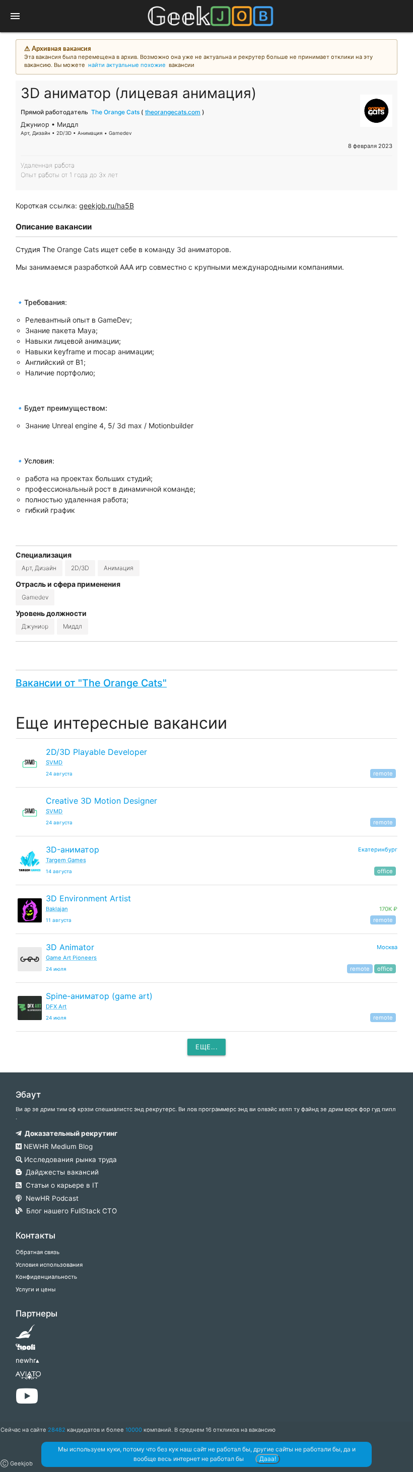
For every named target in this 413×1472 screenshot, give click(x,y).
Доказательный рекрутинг (69, 1133)
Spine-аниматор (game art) (99, 996)
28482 (56, 1429)
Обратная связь (37, 1252)
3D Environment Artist (88, 898)
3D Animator (70, 947)
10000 (133, 1429)
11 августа (59, 920)
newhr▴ (27, 1360)
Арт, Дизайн (39, 568)
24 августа (59, 774)
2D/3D (80, 568)
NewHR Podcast (50, 1198)
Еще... (206, 1047)
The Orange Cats (115, 112)
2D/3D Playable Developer (96, 752)
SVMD (54, 762)
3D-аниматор (72, 849)
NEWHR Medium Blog (57, 1146)
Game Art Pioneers (71, 957)
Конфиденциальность (46, 1276)
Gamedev (35, 597)
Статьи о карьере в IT (60, 1185)
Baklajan (57, 908)
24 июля (56, 969)
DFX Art (56, 1006)
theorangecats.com (172, 112)
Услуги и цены (35, 1289)
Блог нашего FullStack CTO (69, 1211)
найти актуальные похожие (127, 64)
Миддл (72, 626)
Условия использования (49, 1264)
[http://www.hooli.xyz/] (25, 1350)
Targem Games (66, 860)
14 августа (59, 871)
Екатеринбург (377, 849)
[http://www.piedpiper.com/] (25, 1335)
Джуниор (35, 626)
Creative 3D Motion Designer (101, 801)
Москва (387, 947)
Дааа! (267, 1458)
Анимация (118, 568)
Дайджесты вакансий (60, 1172)
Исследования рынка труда (69, 1159)
